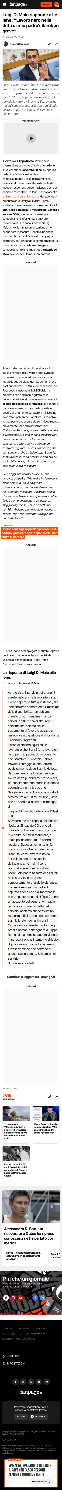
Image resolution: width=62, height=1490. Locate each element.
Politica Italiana (10, 1089)
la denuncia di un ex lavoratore (21, 196)
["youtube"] (21, 1298)
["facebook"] (35, 1298)
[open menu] (3, 4)
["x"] (28, 1298)
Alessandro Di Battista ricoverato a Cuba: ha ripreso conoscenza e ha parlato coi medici (29, 1236)
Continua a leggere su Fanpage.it (31, 977)
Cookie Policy (9, 1334)
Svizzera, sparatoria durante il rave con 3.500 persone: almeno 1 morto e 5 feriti (29, 1470)
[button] (56, 44)
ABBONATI (46, 4)
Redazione (23, 44)
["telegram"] (42, 1298)
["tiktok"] (6, 1298)
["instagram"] (13, 1298)
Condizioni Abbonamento (32, 1334)
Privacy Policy (40, 1328)
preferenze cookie (25, 1339)
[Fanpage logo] (18, 4)
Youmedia (7, 1328)
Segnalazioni (22, 1328)
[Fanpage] (31, 1392)
